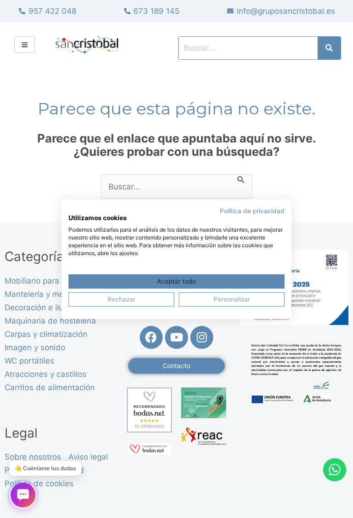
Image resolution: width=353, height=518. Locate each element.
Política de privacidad (252, 210)
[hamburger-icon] (24, 44)
